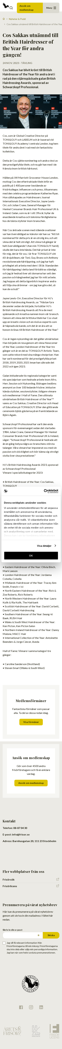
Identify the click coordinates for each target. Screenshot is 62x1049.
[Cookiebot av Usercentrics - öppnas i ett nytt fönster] (44, 491)
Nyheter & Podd (17, 19)
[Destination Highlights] (35, 1031)
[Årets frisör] (12, 1031)
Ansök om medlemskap (26, 7)
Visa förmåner (31, 722)
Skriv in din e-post (12, 929)
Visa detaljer (44, 545)
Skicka (51, 935)
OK (31, 555)
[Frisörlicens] (54, 1031)
